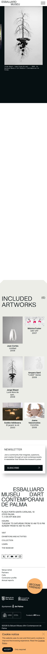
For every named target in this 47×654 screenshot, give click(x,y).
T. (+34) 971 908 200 (11, 517)
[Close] (43, 634)
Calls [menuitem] (4, 575)
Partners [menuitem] (5, 573)
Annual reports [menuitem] (8, 580)
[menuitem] (4, 533)
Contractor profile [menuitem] (9, 578)
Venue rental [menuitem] (7, 570)
